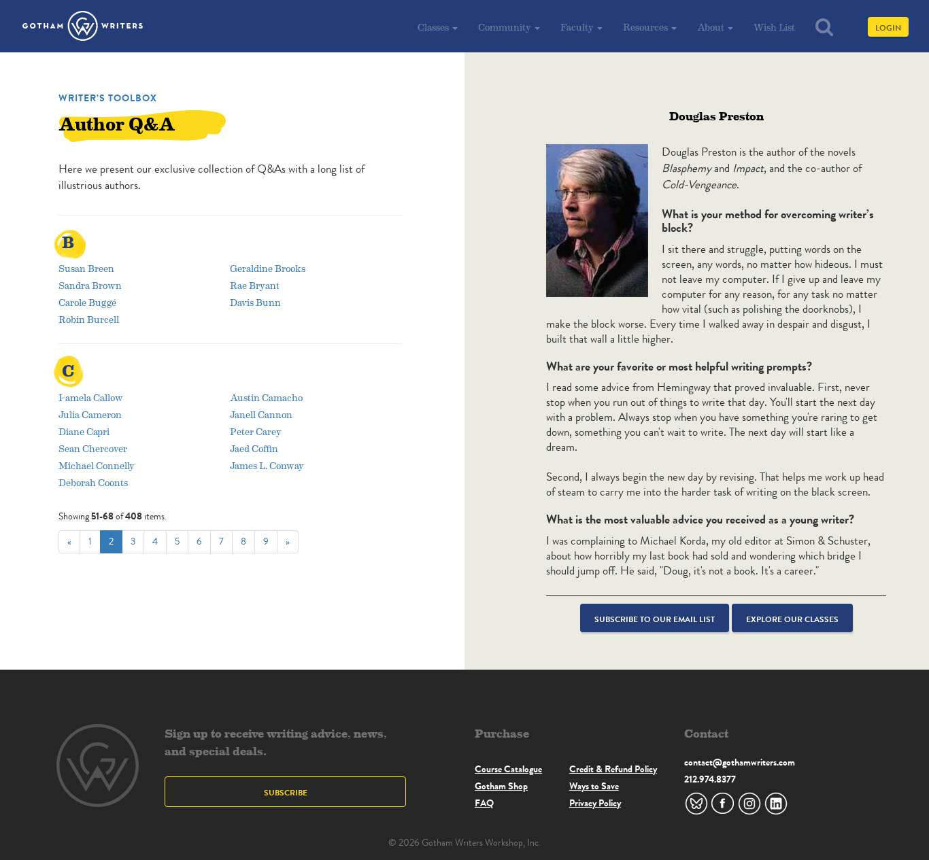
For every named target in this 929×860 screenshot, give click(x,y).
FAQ (484, 803)
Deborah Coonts (93, 482)
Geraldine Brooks (267, 268)
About (711, 26)
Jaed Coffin (254, 448)
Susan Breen (86, 268)
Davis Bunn (255, 302)
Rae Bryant (255, 285)
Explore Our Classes (792, 619)
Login (888, 27)
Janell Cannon (261, 414)
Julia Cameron (90, 414)
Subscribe (285, 792)
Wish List (774, 26)
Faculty (578, 26)
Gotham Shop (501, 786)
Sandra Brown (90, 285)
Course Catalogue (508, 769)
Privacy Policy (595, 803)
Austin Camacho (266, 397)
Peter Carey (256, 431)
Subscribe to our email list (654, 619)
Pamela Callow (90, 397)
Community (505, 26)
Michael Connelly (96, 465)
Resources (646, 26)
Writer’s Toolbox (107, 98)
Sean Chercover (92, 448)
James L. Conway (267, 465)
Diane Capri (83, 431)
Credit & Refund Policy (613, 769)
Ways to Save (594, 786)
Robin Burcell (88, 319)
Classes (434, 26)
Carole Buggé (87, 302)
